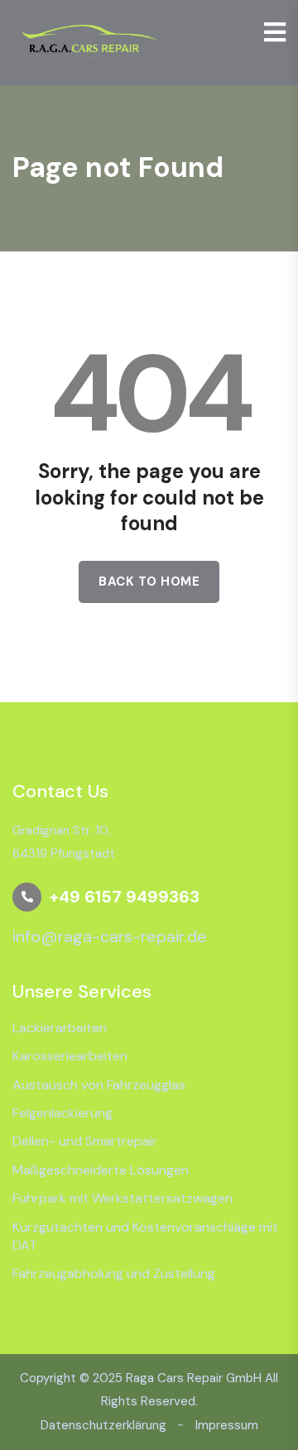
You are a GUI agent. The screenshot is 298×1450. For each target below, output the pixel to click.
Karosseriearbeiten (69, 1056)
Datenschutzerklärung (103, 1425)
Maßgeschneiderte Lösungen (100, 1170)
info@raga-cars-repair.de (109, 936)
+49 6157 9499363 (124, 896)
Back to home (149, 581)
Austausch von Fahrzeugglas (98, 1084)
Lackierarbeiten (59, 1027)
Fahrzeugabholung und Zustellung (113, 1273)
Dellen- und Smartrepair (84, 1141)
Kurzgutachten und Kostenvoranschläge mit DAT (145, 1236)
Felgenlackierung (62, 1113)
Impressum (226, 1425)
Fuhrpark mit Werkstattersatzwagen (122, 1198)
